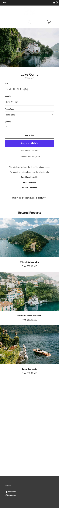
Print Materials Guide (29, 177)
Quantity (8, 122)
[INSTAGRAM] (56, 2)
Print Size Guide (29, 182)
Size (6, 84)
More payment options (29, 150)
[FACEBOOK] (54, 2)
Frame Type (9, 109)
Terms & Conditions (29, 187)
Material (8, 96)
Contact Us (42, 198)
